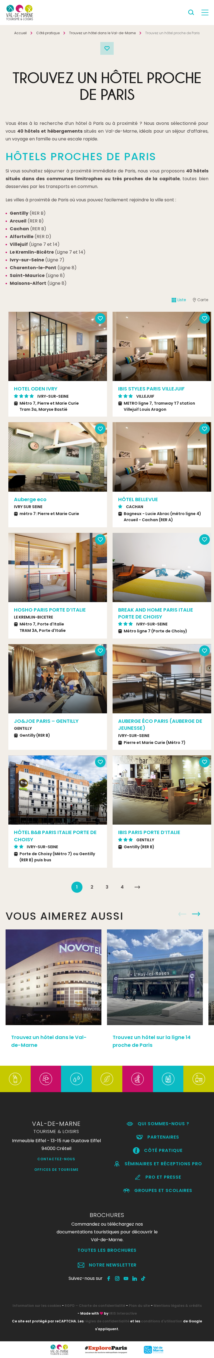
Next (99, 346)
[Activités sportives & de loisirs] (137, 1079)
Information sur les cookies (37, 1305)
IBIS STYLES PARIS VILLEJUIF (151, 388)
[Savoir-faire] (199, 1079)
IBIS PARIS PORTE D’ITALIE (149, 832)
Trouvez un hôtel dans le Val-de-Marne (102, 33)
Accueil (20, 33)
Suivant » (137, 887)
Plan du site (139, 1305)
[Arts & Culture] (46, 1079)
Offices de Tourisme (56, 1169)
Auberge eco (30, 499)
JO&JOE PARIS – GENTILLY (46, 721)
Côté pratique (48, 33)
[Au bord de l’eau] (76, 1079)
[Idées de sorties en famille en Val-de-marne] (168, 1079)
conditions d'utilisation (161, 1321)
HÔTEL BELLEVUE (138, 499)
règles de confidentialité (106, 1321)
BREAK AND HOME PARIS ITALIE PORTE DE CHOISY (155, 613)
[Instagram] (117, 1278)
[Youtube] (126, 1278)
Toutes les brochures (107, 1250)
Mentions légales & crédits (178, 1305)
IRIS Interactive (123, 1313)
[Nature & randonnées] (107, 1079)
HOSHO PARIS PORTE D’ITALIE (50, 609)
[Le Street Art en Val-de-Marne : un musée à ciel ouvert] (15, 1079)
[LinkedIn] (134, 1278)
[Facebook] (108, 1278)
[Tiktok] (143, 1278)
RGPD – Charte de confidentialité (95, 1305)
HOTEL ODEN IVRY (35, 388)
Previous (15, 346)
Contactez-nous (56, 1159)
